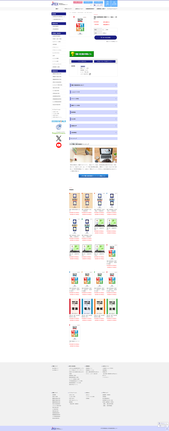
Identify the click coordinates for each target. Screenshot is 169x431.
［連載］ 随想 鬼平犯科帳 (108, 403)
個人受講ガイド (55, 368)
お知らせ (87, 394)
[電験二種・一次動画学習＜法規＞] (87, 251)
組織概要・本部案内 (106, 394)
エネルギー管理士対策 (57, 85)
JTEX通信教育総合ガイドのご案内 (75, 380)
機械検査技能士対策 (57, 79)
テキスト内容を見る (82, 61)
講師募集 (71, 402)
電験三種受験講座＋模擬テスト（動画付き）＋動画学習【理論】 (112, 262)
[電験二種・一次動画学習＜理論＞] (99, 225)
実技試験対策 (55, 29)
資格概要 (54, 394)
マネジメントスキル (57, 50)
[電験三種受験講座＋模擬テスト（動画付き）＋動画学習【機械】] (87, 286)
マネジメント (55, 47)
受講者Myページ (89, 368)
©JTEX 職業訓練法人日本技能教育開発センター (109, 428)
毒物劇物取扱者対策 (57, 99)
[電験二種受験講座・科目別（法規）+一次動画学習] (87, 233)
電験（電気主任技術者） (89, 12)
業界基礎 (55, 44)
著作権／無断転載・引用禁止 (108, 402)
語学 (54, 55)
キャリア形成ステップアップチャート (76, 370)
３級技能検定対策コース (58, 19)
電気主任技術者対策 (57, 82)
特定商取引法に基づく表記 (108, 400)
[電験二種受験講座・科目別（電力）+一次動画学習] (112, 207)
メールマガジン (106, 377)
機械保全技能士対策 (57, 73)
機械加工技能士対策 (57, 76)
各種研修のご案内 (72, 375)
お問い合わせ (55, 115)
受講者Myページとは (90, 370)
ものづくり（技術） (57, 41)
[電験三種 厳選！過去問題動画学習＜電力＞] (87, 313)
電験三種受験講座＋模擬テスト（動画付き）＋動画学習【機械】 (87, 290)
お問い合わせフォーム (57, 117)
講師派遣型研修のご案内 (74, 377)
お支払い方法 (55, 111)
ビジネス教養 (55, 58)
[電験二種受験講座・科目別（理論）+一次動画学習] (99, 207)
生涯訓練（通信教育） (56, 33)
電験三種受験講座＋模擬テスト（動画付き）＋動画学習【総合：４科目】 (112, 290)
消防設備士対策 (56, 93)
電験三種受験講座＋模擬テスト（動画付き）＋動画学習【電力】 (74, 290)
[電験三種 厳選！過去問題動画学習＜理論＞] (74, 313)
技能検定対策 (55, 23)
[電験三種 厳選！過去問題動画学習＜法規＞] (112, 313)
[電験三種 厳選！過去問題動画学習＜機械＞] (99, 313)
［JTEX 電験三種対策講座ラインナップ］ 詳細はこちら (93, 175)
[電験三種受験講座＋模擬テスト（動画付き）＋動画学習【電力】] (74, 286)
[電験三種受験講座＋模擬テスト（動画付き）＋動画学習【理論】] (112, 258)
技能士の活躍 (55, 396)
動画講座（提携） (56, 66)
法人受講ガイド (55, 370)
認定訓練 (58, 13)
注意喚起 (87, 398)
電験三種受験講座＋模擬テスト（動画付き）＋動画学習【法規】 (99, 290)
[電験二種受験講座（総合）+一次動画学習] (87, 207)
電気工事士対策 (56, 87)
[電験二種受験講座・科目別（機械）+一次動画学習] (74, 233)
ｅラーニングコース (57, 64)
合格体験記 (105, 370)
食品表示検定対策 (56, 104)
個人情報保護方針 (106, 398)
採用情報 (104, 396)
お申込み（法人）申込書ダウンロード (105, 61)
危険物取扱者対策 (56, 96)
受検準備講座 (55, 26)
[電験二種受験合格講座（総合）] (74, 207)
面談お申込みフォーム (73, 384)
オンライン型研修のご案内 (74, 379)
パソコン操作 (55, 61)
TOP (70, 12)
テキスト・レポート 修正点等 (91, 373)
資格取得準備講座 (80, 12)
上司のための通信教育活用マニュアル (76, 368)
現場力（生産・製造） (57, 38)
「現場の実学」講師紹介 (74, 403)
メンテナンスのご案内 (90, 396)
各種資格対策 (55, 71)
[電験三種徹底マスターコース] (74, 339)
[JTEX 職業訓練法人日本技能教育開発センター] (59, 4)
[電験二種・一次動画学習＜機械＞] (74, 251)
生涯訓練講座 (74, 12)
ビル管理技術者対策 (57, 101)
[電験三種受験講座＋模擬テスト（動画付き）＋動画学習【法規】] (99, 286)
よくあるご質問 (98, 5)
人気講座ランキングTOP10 (108, 368)
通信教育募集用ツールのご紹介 (75, 382)
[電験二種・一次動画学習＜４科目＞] (99, 251)
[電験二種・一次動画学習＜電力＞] (112, 225)
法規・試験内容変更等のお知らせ (92, 371)
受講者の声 (105, 371)
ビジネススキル (56, 52)
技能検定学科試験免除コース (59, 16)
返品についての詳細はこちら (112, 41)
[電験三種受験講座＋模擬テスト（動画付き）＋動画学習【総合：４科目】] (112, 286)
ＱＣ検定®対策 (56, 90)
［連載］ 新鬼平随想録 (107, 405)
